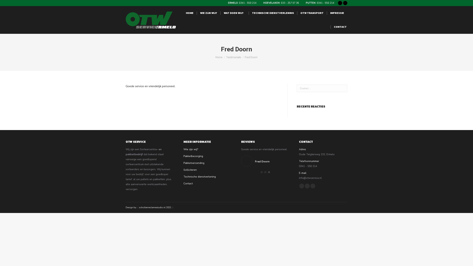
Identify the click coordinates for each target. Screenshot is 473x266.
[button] (262, 172)
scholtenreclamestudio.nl (152, 207)
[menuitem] (189, 13)
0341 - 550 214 (242, 3)
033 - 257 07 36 (281, 3)
